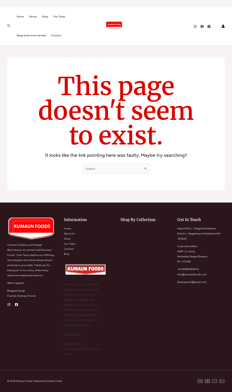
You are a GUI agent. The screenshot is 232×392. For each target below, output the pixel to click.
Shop (45, 16)
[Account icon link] (223, 26)
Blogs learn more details (31, 35)
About (33, 16)
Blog (66, 254)
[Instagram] (195, 26)
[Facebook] (202, 26)
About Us (69, 233)
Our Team (59, 16)
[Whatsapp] (209, 26)
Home (20, 16)
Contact (56, 35)
